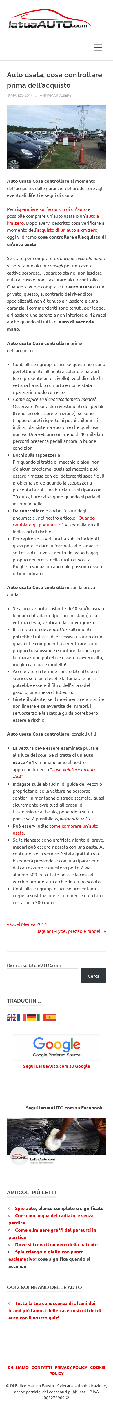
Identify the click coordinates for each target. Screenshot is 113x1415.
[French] (22, 1016)
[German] (32, 1016)
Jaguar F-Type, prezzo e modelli (70, 931)
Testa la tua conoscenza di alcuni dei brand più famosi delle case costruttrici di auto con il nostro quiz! (54, 1310)
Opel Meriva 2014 (28, 924)
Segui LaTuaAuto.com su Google (56, 1066)
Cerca (93, 976)
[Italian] (41, 1016)
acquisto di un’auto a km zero (67, 230)
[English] (12, 1016)
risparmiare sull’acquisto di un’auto (51, 209)
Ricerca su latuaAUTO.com (34, 965)
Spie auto (25, 1208)
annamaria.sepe (55, 95)
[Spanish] (51, 1016)
